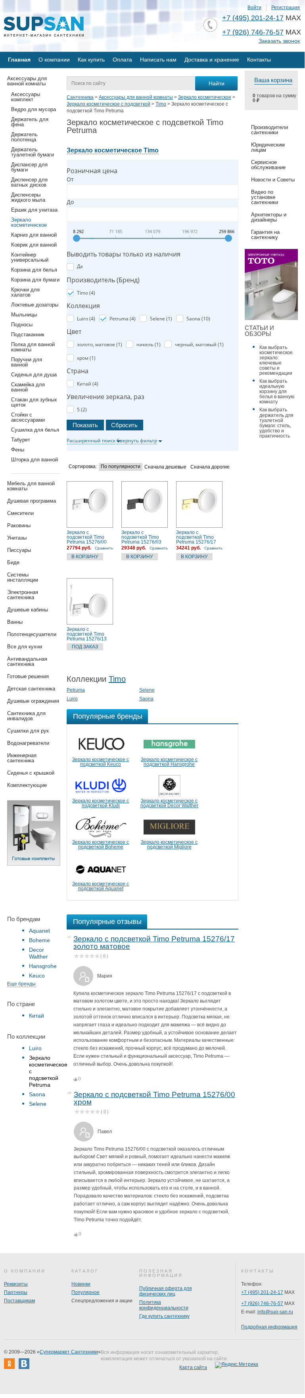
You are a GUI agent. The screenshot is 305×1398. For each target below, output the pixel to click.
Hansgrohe (43, 966)
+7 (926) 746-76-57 (253, 32)
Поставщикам (19, 1301)
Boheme (39, 940)
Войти (254, 7)
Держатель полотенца (24, 137)
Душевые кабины (27, 610)
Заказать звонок (279, 41)
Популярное (85, 1292)
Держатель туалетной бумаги (32, 152)
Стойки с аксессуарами (28, 417)
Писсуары (19, 550)
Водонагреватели (28, 743)
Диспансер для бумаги (29, 167)
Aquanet (39, 931)
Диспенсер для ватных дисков (29, 182)
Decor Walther (38, 953)
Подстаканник (27, 334)
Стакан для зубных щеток (34, 402)
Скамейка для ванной (28, 387)
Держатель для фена (29, 121)
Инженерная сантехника (21, 758)
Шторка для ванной (34, 460)
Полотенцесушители (31, 634)
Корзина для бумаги (35, 280)
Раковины (19, 525)
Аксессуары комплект (25, 96)
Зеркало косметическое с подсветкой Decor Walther (169, 803)
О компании (54, 59)
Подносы (22, 325)
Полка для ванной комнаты (33, 347)
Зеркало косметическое (29, 222)
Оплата (122, 59)
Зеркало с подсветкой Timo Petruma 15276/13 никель (87, 634)
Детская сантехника (31, 689)
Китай (36, 1015)
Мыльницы (24, 315)
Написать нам (158, 59)
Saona (37, 1094)
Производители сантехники (269, 129)
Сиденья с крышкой (30, 773)
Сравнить (104, 548)
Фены (17, 450)
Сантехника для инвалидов (26, 715)
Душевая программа (31, 501)
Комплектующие (27, 785)
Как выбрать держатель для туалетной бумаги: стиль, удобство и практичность (276, 422)
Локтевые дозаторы (34, 305)
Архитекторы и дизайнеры (268, 217)
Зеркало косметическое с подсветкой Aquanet (100, 886)
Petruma (76, 690)
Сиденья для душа (34, 375)
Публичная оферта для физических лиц (165, 1291)
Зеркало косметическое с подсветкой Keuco (100, 762)
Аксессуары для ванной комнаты (27, 81)
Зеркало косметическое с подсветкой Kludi (100, 803)
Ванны (15, 622)
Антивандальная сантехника (27, 661)
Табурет (20, 440)
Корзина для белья (34, 270)
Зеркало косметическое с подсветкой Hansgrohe (169, 762)
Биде (13, 562)
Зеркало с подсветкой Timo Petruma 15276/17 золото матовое (196, 537)
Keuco (37, 975)
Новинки (80, 1284)
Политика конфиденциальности (163, 1305)
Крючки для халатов (25, 292)
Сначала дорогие (210, 467)
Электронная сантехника (22, 594)
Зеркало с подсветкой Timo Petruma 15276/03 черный (141, 537)
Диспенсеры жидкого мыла (28, 197)
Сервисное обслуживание (268, 164)
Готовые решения (28, 676)
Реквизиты (16, 1284)
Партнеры (15, 1292)
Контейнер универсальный (29, 257)
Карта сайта (193, 1367)
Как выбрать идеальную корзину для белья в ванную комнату (276, 391)
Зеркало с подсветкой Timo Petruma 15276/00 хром (87, 537)
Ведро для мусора (33, 109)
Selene (37, 1104)
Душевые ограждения (33, 701)
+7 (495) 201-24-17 (253, 18)
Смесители (20, 513)
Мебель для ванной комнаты (31, 486)
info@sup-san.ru (275, 1312)
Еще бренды (21, 984)
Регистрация (285, 7)
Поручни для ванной (26, 362)
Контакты (259, 59)
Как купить (91, 59)
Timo (117, 679)
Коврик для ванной (34, 245)
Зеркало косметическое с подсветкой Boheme (100, 844)
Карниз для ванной (34, 235)
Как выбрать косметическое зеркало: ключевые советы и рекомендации (276, 360)
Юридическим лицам (268, 147)
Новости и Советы (273, 180)
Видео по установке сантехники (264, 197)
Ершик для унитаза (34, 210)
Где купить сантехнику (164, 1316)
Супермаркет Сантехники (69, 1352)
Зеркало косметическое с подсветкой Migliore (169, 844)
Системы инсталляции (22, 577)
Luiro (35, 1048)
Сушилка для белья (35, 430)
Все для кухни (24, 647)
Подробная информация (269, 1327)
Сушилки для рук (28, 731)
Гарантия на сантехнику (265, 234)
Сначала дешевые (165, 467)
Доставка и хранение (211, 59)
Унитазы (17, 538)
